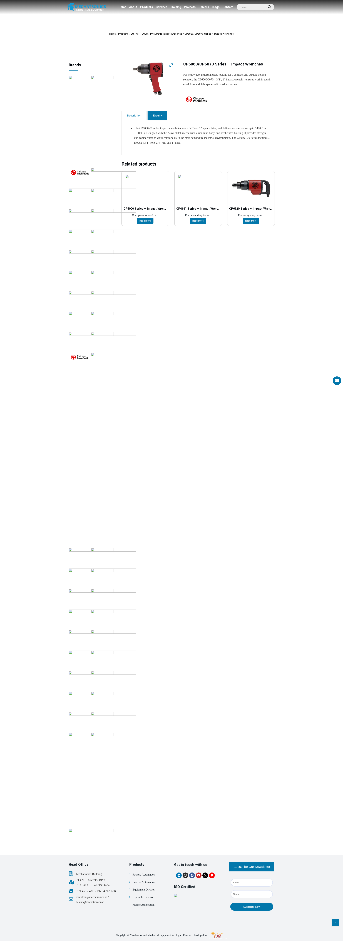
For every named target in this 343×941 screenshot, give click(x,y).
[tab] (134, 115)
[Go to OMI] (113, 320)
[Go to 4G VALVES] (113, 680)
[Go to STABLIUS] (113, 177)
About (133, 7)
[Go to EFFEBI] (113, 577)
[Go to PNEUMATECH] (113, 259)
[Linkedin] (179, 875)
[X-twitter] (205, 875)
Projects (190, 7)
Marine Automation (144, 904)
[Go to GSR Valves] (113, 598)
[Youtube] (199, 875)
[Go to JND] (113, 639)
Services (161, 7)
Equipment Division (144, 889)
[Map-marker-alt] (212, 875)
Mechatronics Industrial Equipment (153, 935)
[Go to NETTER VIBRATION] (113, 618)
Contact (227, 7)
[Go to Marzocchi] (113, 279)
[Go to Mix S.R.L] (113, 659)
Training (175, 7)
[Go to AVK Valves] (113, 238)
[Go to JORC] (113, 557)
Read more (145, 220)
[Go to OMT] (113, 341)
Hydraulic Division (143, 897)
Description (134, 116)
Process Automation (144, 882)
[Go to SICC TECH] (113, 300)
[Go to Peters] (113, 197)
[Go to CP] (80, 172)
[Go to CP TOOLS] (80, 357)
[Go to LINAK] (113, 721)
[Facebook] (192, 875)
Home (122, 7)
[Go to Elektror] (113, 218)
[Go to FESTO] (113, 700)
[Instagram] (185, 875)
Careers (203, 7)
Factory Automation (144, 874)
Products (146, 7)
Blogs (216, 7)
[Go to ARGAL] (91, 837)
